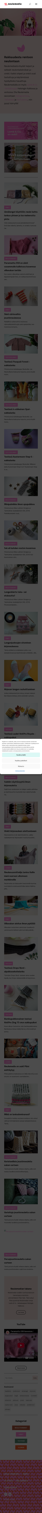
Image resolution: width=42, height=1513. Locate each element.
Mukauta (21, 766)
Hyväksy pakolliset (21, 760)
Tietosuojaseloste (20, 771)
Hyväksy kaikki (21, 755)
